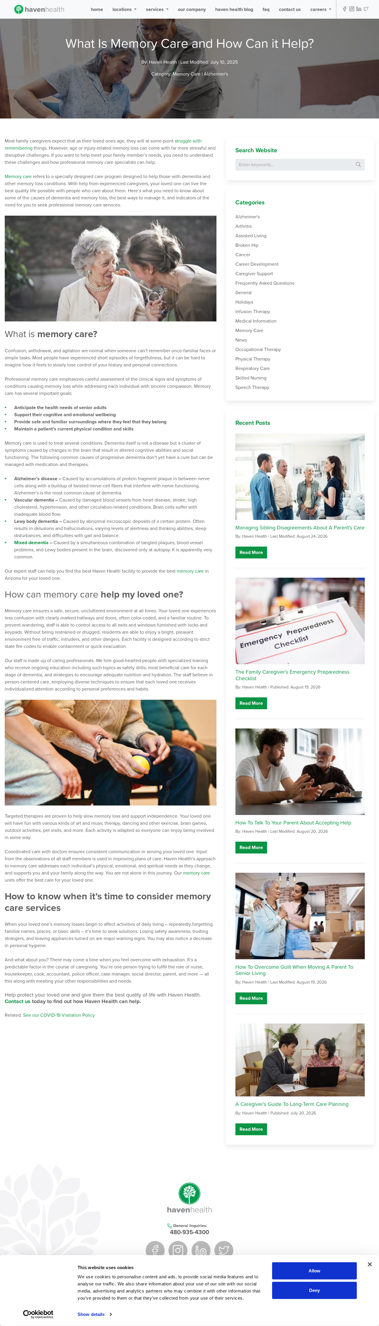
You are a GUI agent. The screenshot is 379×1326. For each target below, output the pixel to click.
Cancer (242, 255)
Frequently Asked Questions (264, 283)
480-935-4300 (189, 1232)
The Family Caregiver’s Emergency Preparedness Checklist (292, 675)
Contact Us (290, 9)
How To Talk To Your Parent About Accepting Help (293, 822)
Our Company (192, 9)
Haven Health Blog (234, 9)
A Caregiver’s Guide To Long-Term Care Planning (292, 1104)
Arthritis (243, 226)
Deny (314, 1290)
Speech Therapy (252, 387)
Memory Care (187, 74)
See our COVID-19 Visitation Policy (59, 1015)
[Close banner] (370, 1264)
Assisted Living (250, 236)
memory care (190, 571)
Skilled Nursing (250, 378)
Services (155, 9)
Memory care (18, 177)
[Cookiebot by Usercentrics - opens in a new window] (38, 1314)
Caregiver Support (254, 274)
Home (97, 9)
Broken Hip (246, 245)
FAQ (266, 9)
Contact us (17, 1001)
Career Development (257, 264)
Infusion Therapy (252, 312)
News (241, 340)
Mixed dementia (31, 543)
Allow (314, 1270)
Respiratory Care (252, 368)
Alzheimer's (216, 74)
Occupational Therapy (258, 350)
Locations (123, 9)
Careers (319, 9)
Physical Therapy (252, 359)
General (243, 293)
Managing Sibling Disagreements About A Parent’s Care (299, 527)
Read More (251, 552)
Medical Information (256, 321)
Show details (91, 1314)
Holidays (244, 302)
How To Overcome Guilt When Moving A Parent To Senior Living (294, 970)
